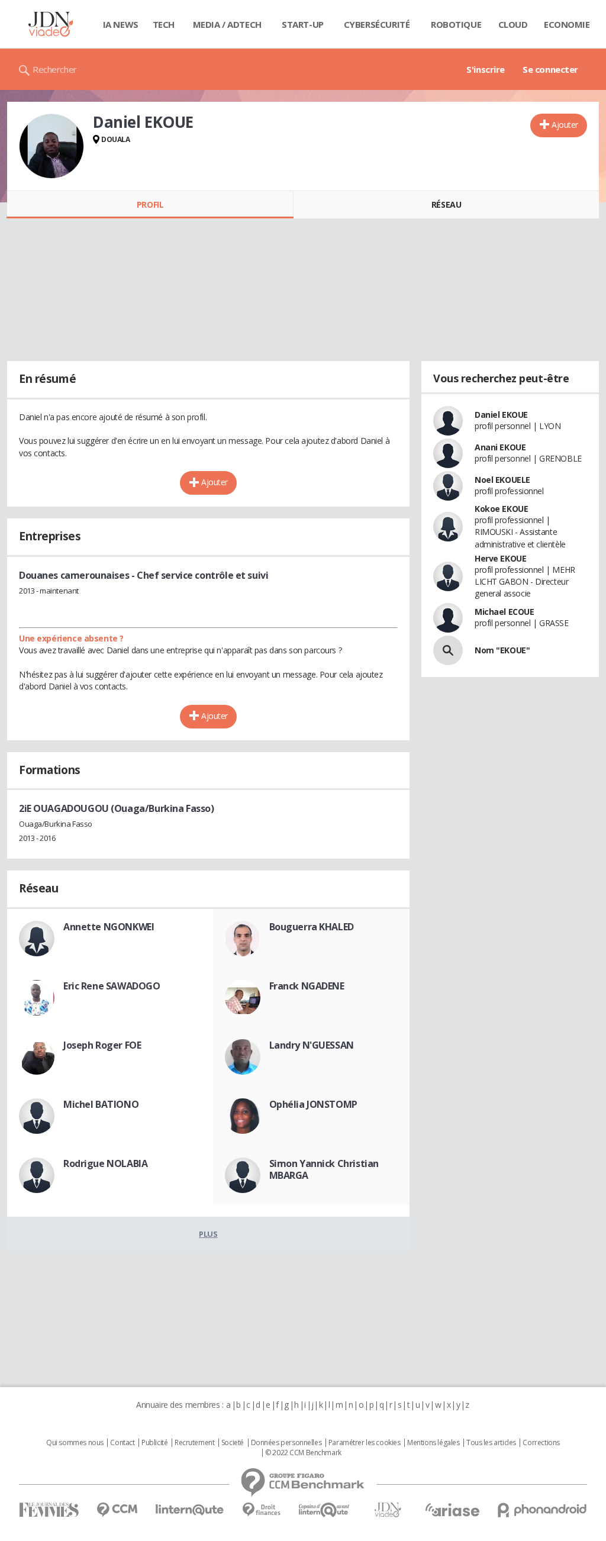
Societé (232, 1443)
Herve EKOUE (500, 558)
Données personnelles (286, 1443)
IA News (120, 24)
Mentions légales (433, 1443)
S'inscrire (485, 69)
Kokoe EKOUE (501, 508)
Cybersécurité (377, 24)
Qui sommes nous (75, 1443)
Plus (208, 1234)
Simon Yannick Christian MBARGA (324, 1169)
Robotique (456, 24)
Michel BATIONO (100, 1104)
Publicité (154, 1443)
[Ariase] (452, 1509)
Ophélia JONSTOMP (313, 1104)
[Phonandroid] (542, 1510)
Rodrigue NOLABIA (105, 1163)
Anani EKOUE (500, 447)
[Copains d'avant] (324, 1510)
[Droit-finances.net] (261, 1510)
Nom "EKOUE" (502, 650)
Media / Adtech (227, 24)
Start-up (303, 24)
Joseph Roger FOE (102, 1045)
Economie (567, 24)
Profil (150, 204)
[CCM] (116, 1510)
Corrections (541, 1443)
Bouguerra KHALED (311, 926)
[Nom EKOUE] (448, 650)
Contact (122, 1443)
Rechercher (55, 69)
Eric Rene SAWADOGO (111, 985)
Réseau (446, 204)
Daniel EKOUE (501, 414)
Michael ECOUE (504, 611)
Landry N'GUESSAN (311, 1045)
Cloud (513, 24)
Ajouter (565, 124)
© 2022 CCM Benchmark (303, 1453)
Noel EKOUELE (502, 479)
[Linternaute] (190, 1510)
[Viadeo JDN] (387, 1510)
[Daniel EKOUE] (51, 146)
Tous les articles (491, 1443)
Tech (164, 24)
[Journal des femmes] (49, 1510)
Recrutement (194, 1443)
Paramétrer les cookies (364, 1443)
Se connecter (550, 69)
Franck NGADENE (306, 985)
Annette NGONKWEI (108, 926)
